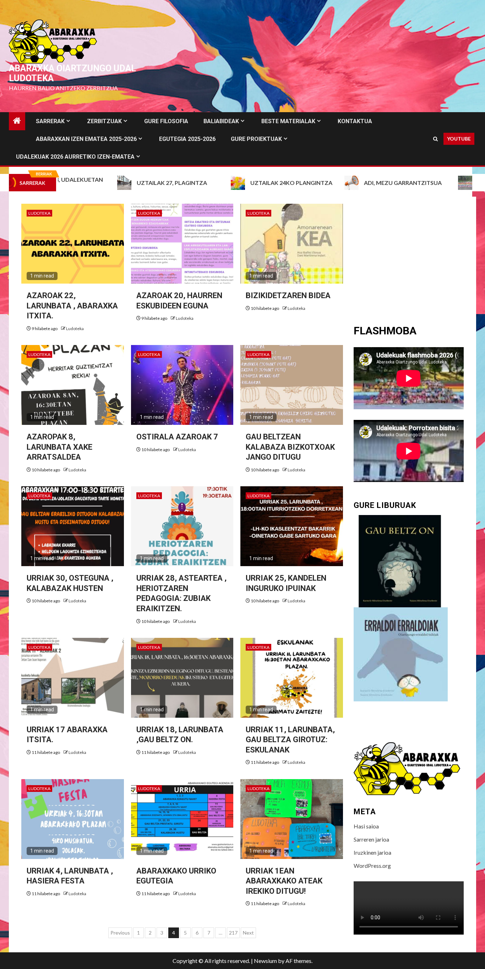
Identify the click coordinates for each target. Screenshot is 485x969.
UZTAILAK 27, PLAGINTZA (133, 182)
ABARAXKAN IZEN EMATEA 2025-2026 (86, 139)
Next (248, 933)
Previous (120, 933)
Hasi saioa (366, 826)
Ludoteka (39, 213)
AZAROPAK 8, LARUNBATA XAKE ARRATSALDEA (59, 446)
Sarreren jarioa (371, 839)
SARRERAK (50, 121)
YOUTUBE (459, 139)
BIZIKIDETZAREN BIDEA (288, 295)
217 (233, 933)
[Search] (435, 139)
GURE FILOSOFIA (166, 121)
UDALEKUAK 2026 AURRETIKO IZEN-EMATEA (75, 156)
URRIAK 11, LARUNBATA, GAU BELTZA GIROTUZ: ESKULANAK (290, 739)
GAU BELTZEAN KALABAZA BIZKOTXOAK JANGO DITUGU (290, 446)
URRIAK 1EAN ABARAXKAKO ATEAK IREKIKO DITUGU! (284, 881)
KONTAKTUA (355, 121)
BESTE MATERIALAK (288, 121)
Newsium (265, 960)
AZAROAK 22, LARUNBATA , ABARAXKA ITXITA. (72, 305)
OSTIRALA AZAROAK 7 (177, 436)
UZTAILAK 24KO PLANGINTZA (253, 182)
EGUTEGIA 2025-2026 (187, 139)
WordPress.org (372, 865)
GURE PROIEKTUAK (256, 139)
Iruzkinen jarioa (372, 852)
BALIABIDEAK (221, 121)
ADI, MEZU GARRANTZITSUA (364, 182)
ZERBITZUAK (104, 121)
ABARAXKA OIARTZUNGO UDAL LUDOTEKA (72, 73)
